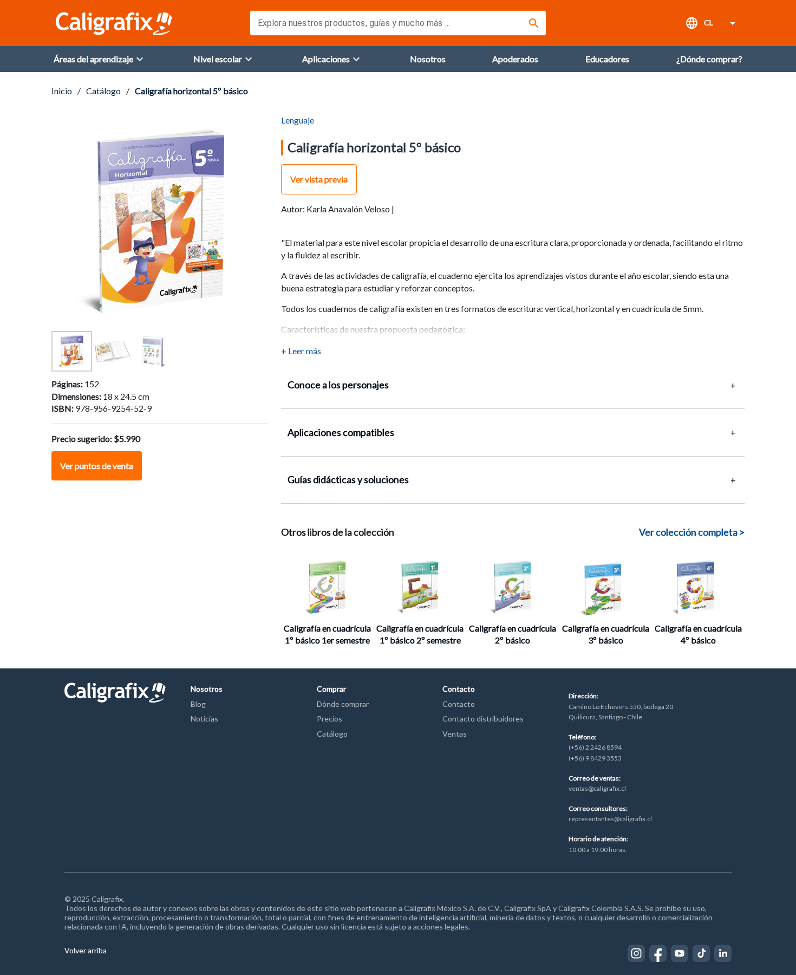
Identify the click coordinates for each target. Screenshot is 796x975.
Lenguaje (297, 120)
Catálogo (103, 91)
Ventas (454, 733)
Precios (329, 718)
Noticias (204, 718)
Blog (198, 703)
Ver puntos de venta (96, 465)
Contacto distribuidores (483, 718)
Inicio (61, 91)
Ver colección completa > (692, 532)
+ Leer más (301, 351)
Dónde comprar (343, 703)
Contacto (458, 703)
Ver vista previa (319, 179)
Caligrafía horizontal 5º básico (191, 91)
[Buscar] (534, 23)
